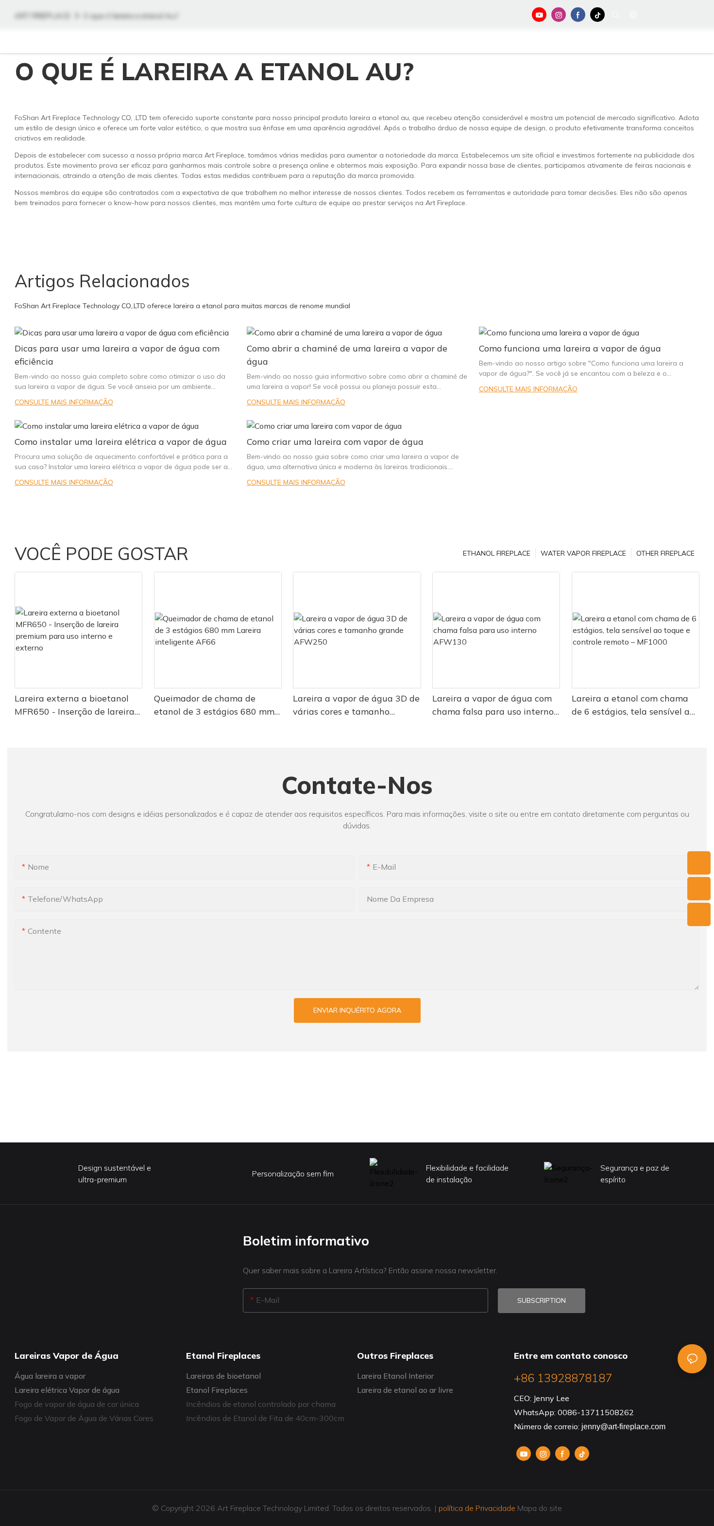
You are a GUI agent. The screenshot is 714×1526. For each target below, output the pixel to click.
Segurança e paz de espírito (634, 1173)
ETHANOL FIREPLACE (496, 553)
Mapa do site (538, 1508)
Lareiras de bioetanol (223, 1376)
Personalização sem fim (293, 1173)
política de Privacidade (477, 1508)
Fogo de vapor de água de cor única (77, 1404)
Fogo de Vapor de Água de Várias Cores (84, 1418)
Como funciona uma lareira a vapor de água (570, 348)
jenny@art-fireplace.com (623, 1426)
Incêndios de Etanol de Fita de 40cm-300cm (265, 1418)
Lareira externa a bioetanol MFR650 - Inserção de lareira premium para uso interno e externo (75, 705)
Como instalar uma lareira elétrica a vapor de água (121, 441)
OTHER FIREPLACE (665, 553)
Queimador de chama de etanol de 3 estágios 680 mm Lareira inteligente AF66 (214, 705)
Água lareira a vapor (50, 1376)
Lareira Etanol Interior (395, 1376)
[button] (656, 41)
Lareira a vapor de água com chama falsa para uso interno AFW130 (493, 705)
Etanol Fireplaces (217, 1390)
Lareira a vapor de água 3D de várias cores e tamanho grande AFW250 (356, 705)
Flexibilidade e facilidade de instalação (467, 1173)
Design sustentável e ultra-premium (114, 1173)
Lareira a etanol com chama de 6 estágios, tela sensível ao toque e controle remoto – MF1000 (633, 705)
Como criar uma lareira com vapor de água (335, 441)
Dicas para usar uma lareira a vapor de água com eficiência (117, 355)
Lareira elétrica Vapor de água (67, 1390)
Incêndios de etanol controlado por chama (261, 1404)
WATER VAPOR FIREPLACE (583, 553)
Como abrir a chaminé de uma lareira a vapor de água (347, 355)
